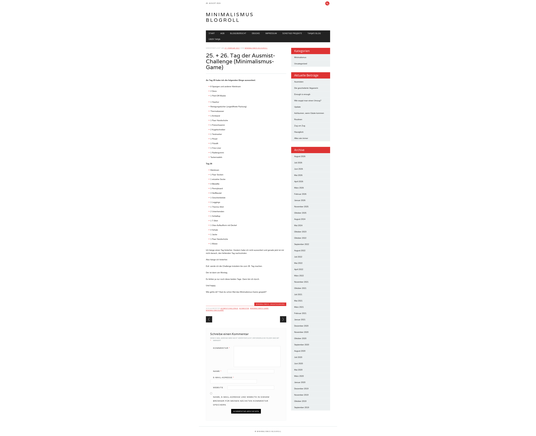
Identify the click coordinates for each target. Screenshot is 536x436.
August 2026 (299, 156)
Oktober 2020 (300, 338)
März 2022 (299, 275)
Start (212, 33)
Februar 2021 (300, 313)
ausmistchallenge (229, 308)
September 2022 (301, 244)
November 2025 (301, 206)
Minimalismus (262, 304)
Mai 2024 (298, 225)
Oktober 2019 (300, 401)
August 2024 (299, 219)
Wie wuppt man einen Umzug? (307, 100)
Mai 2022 (298, 263)
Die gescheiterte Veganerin (306, 88)
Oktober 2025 (300, 213)
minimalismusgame (215, 310)
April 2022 (298, 269)
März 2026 (299, 188)
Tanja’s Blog (314, 33)
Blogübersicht (238, 33)
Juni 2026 (298, 169)
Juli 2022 (298, 257)
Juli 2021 (298, 294)
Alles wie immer (301, 138)
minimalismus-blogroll (256, 48)
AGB (222, 33)
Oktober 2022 (300, 238)
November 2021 (301, 282)
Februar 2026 (300, 194)
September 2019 (301, 407)
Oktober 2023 (300, 232)
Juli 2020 (298, 357)
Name (217, 371)
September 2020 (301, 345)
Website (218, 387)
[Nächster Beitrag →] (283, 319)
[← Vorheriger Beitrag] (209, 319)
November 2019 (301, 395)
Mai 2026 (298, 175)
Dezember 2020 (301, 326)
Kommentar (221, 348)
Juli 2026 (298, 163)
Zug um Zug (299, 126)
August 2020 (299, 351)
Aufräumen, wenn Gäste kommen (309, 113)
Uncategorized (277, 304)
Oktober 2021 (300, 288)
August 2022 (299, 250)
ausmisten (244, 308)
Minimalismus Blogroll (230, 17)
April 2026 (298, 181)
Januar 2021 (299, 319)
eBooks (256, 33)
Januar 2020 (299, 382)
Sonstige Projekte (292, 33)
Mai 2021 (298, 301)
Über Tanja (214, 39)
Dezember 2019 (301, 388)
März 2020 (299, 376)
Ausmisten (298, 82)
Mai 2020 (298, 370)
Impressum (271, 33)
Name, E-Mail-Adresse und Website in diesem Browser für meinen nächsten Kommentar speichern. (241, 401)
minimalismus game (259, 308)
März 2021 (299, 307)
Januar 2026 (299, 200)
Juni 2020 (298, 363)
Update (297, 107)
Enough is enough (302, 94)
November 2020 (301, 332)
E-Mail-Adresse (223, 377)
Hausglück (298, 132)
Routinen (298, 119)
